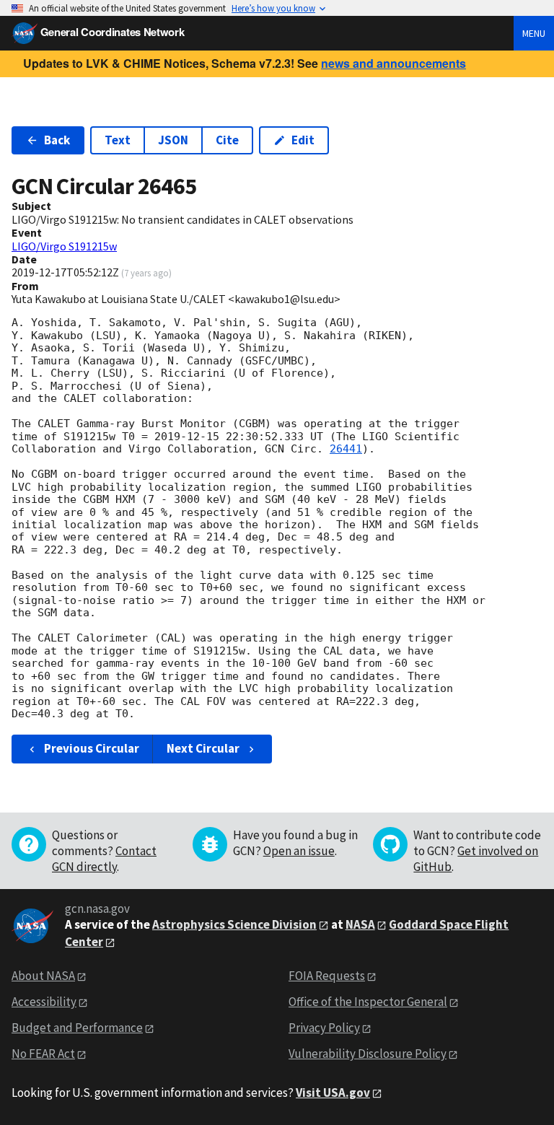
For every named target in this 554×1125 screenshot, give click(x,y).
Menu (533, 33)
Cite (227, 140)
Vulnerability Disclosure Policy (368, 1053)
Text (118, 140)
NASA (360, 924)
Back (57, 140)
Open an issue (299, 851)
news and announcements (393, 63)
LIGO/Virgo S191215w (64, 246)
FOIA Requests (327, 976)
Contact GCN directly (104, 859)
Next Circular (203, 748)
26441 (346, 448)
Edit (303, 140)
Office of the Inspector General (368, 1002)
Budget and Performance (77, 1028)
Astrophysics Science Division (234, 924)
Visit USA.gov (333, 1092)
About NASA (43, 976)
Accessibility (44, 1002)
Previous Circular (91, 748)
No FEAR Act (43, 1053)
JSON (173, 140)
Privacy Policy (324, 1028)
